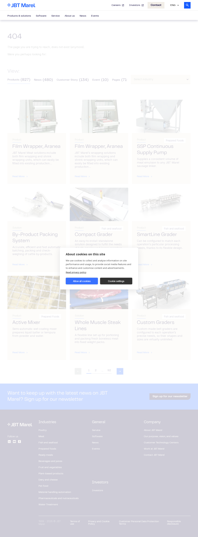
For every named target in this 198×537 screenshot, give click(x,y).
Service (55, 16)
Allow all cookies (82, 280)
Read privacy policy (76, 272)
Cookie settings (116, 280)
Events (95, 16)
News (83, 16)
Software (41, 16)
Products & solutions (19, 16)
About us (70, 16)
